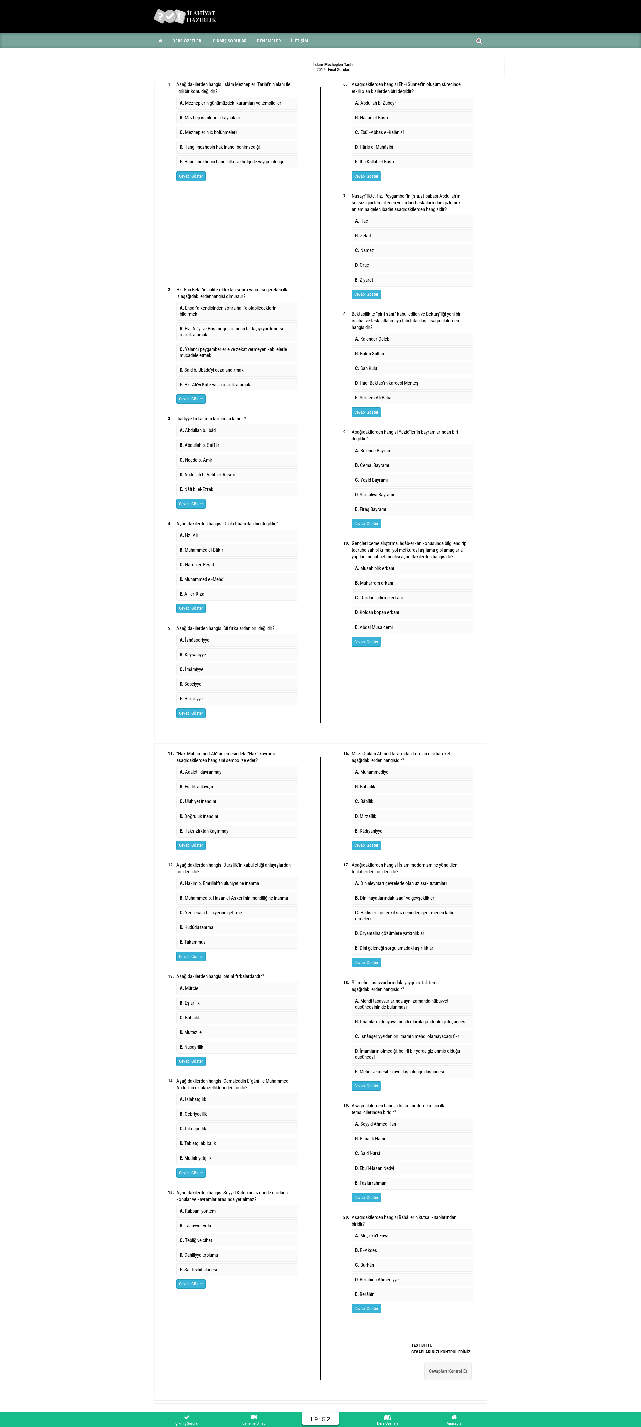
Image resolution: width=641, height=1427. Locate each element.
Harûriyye (191, 699)
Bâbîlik (364, 801)
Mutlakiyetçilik (196, 1158)
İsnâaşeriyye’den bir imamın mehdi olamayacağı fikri (407, 1036)
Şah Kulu (366, 368)
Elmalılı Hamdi (371, 1139)
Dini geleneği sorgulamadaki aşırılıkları (395, 948)
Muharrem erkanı (374, 583)
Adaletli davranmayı (201, 772)
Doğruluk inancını (199, 816)
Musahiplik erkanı (374, 568)
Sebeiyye (190, 684)
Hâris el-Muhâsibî (374, 147)
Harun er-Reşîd (197, 565)
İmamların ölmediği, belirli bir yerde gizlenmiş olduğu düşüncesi (407, 1054)
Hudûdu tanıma (196, 927)
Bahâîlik (365, 787)
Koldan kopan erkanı (377, 612)
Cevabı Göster (191, 176)
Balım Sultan (369, 354)
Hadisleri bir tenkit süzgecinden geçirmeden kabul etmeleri (405, 916)
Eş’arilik (190, 1003)
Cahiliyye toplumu (199, 1255)
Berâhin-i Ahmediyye (377, 1280)
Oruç (362, 265)
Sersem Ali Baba (373, 398)
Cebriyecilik (193, 1114)
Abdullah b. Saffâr (199, 445)
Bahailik (190, 1018)
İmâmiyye (191, 669)
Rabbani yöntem (198, 1211)
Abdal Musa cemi (374, 627)
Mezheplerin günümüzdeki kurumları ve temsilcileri (231, 103)
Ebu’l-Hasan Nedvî (374, 1168)
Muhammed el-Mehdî (202, 579)
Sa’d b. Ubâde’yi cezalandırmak (212, 370)
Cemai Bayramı (372, 465)
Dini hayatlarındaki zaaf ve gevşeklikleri (395, 898)
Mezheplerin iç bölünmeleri (208, 132)
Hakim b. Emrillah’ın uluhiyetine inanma (219, 883)
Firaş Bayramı (370, 509)
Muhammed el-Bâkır (201, 550)
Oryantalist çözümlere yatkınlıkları (390, 933)
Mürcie (189, 988)
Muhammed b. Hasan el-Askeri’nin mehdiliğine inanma (234, 898)
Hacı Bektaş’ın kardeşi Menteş (386, 383)
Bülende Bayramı (374, 451)
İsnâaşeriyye (194, 640)
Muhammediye (371, 772)
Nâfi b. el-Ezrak (196, 489)
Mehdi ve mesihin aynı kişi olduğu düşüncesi (399, 1072)
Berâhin (364, 1294)
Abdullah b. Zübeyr (375, 103)
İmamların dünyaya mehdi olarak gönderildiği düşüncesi (410, 1022)
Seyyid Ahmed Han (375, 1124)
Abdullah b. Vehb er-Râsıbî (207, 475)
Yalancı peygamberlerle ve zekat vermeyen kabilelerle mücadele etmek (233, 352)
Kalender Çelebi (372, 339)
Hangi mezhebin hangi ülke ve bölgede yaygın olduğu (232, 162)
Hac (361, 221)
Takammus (193, 942)
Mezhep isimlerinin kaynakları (211, 118)
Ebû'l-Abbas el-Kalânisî (379, 132)
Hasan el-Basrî (371, 118)
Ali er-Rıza (192, 594)
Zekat (363, 236)
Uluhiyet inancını (198, 801)
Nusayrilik (191, 1047)
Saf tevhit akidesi (198, 1270)
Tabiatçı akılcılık (198, 1143)
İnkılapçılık (193, 1129)
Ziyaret (364, 280)
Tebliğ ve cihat (196, 1240)
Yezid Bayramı (371, 480)
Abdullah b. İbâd (198, 430)
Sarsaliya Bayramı (374, 495)
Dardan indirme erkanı (379, 598)
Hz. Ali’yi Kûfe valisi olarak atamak (215, 385)
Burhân (364, 1265)
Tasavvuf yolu (195, 1226)
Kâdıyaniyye (368, 831)
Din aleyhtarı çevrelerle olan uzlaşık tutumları (401, 883)
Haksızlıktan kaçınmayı (205, 831)
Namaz (364, 250)
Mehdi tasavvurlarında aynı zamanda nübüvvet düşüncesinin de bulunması (401, 1004)
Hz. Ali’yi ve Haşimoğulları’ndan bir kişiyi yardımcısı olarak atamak (231, 332)
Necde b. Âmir (196, 460)
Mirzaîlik (365, 816)
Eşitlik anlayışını (198, 787)
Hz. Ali (189, 535)
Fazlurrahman (370, 1183)
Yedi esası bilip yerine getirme (211, 913)
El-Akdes (366, 1250)
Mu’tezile (191, 1032)
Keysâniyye (193, 655)
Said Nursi (367, 1153)
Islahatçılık (193, 1099)
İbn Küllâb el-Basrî (374, 162)
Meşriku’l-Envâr (372, 1236)
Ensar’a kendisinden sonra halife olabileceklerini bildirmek (228, 311)
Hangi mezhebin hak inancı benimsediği (220, 147)
